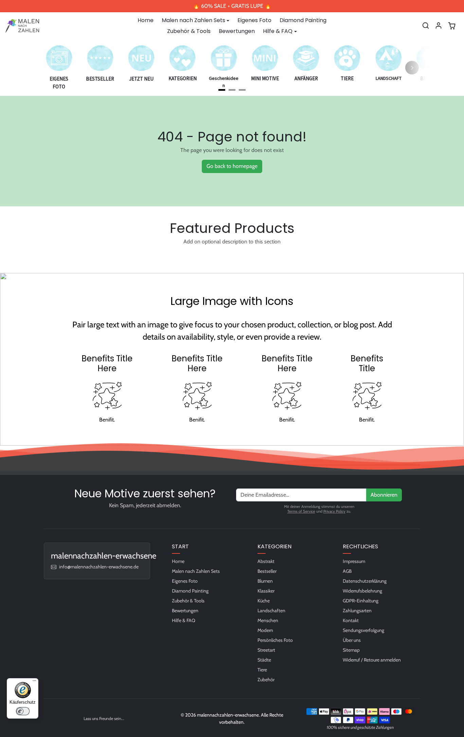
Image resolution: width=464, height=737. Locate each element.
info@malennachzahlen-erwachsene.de (99, 567)
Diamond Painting (303, 20)
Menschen (267, 620)
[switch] (23, 711)
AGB (347, 571)
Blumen (265, 581)
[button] (425, 25)
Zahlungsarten (357, 610)
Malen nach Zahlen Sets (196, 571)
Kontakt (351, 620)
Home (146, 20)
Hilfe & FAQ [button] (277, 31)
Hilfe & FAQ (183, 620)
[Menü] (34, 682)
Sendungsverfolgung (363, 630)
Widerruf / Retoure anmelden (372, 660)
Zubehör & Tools (189, 31)
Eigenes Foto (254, 20)
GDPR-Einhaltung (360, 601)
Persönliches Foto (275, 640)
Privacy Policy (334, 511)
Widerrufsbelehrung (362, 591)
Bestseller (266, 571)
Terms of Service (301, 511)
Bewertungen (237, 31)
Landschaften (271, 610)
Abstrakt (265, 561)
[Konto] (438, 25)
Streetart (266, 650)
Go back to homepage (232, 166)
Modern (265, 630)
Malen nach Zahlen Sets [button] (193, 20)
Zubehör (265, 679)
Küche (263, 601)
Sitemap (351, 650)
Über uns (352, 640)
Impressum (354, 561)
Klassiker (265, 591)
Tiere (262, 670)
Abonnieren (384, 495)
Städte (264, 660)
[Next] (412, 67)
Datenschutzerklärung (365, 581)
